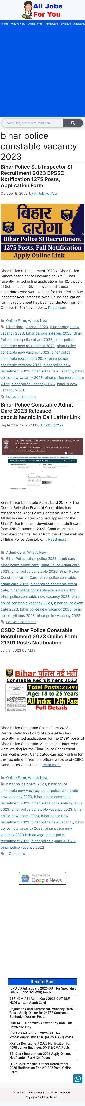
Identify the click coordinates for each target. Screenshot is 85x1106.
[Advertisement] (42, 72)
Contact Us (20, 1092)
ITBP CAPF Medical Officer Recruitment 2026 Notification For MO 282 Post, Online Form (40, 1068)
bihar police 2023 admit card (52, 559)
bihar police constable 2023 (34, 571)
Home (4, 23)
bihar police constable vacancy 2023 (41, 809)
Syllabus (66, 23)
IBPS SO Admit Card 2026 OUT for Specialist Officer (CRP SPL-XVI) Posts (42, 990)
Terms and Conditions (58, 1092)
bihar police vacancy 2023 (33, 384)
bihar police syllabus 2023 (53, 841)
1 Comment (15, 854)
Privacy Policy (36, 1092)
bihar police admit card (20, 565)
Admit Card (51, 23)
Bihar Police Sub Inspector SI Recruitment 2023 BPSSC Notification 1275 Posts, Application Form (36, 176)
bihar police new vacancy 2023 (46, 609)
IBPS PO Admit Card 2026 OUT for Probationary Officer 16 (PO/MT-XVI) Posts (41, 1035)
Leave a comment (21, 397)
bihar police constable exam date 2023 (42, 590)
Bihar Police (16, 559)
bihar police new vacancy (52, 371)
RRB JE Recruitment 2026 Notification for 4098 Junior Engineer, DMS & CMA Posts (40, 1045)
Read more (57, 308)
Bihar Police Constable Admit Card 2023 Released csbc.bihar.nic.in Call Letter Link (40, 411)
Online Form (35, 23)
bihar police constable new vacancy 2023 (35, 597)
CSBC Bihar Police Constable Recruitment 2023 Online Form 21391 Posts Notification (39, 636)
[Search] (73, 123)
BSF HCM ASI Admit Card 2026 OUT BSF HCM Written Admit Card (39, 1001)
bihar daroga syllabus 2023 (49, 333)
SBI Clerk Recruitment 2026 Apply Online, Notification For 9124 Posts (40, 1056)
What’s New (18, 23)
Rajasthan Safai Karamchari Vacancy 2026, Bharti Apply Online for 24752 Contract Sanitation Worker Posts (41, 1013)
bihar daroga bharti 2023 (27, 327)
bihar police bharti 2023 (32, 340)
